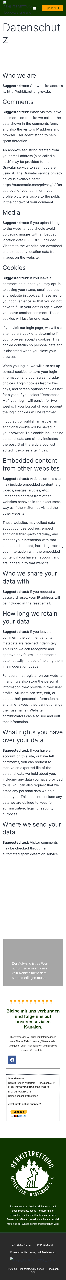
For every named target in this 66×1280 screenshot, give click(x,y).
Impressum (45, 1244)
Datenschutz (21, 1244)
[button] (34, 8)
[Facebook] (12, 1060)
